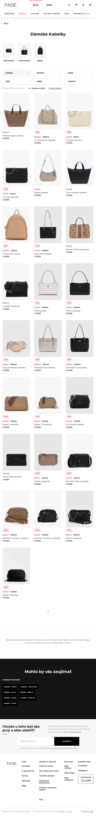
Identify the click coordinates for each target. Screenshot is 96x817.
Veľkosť (40, 73)
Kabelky (23, 14)
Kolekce (71, 81)
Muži (49, 5)
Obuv (67, 14)
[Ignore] (48, 749)
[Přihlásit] (83, 5)
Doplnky (35, 14)
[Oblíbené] (76, 5)
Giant (92, 811)
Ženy (35, 5)
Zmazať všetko (55, 88)
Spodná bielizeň (82, 14)
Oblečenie (10, 14)
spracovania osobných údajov (65, 748)
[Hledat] (69, 5)
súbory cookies (65, 811)
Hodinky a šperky (52, 14)
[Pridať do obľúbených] (26, 97)
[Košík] (90, 5)
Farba (39, 81)
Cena (8, 81)
